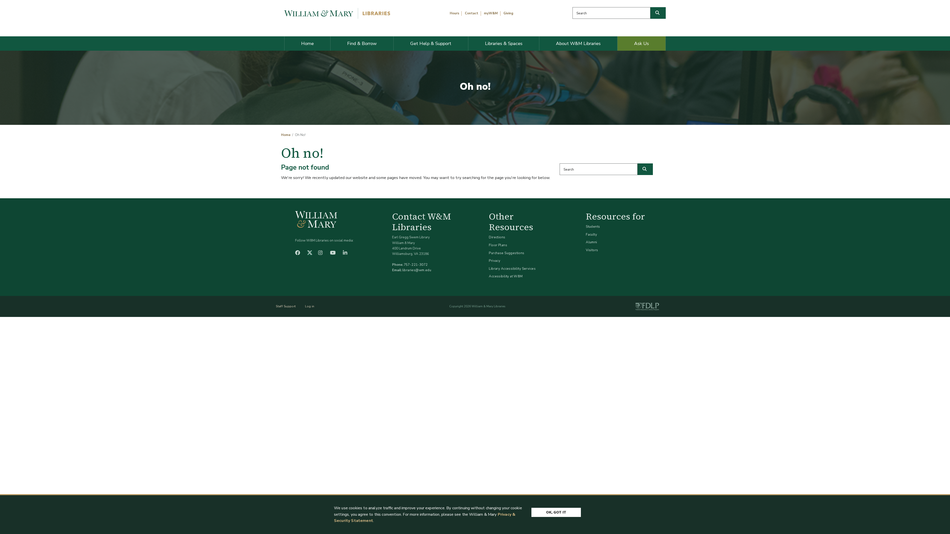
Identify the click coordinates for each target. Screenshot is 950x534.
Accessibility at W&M (505, 276)
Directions (497, 237)
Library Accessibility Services (512, 268)
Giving (508, 13)
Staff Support (286, 306)
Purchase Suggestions (506, 253)
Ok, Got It (556, 512)
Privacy (494, 260)
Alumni (591, 242)
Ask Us (641, 43)
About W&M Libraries (578, 43)
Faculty (591, 234)
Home (307, 43)
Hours (454, 13)
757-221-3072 (416, 264)
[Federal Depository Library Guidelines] (647, 306)
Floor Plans (498, 245)
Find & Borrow (362, 43)
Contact (471, 13)
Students (593, 226)
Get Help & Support (430, 43)
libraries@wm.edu (416, 270)
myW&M (491, 13)
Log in (309, 306)
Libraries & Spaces (503, 43)
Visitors (592, 250)
